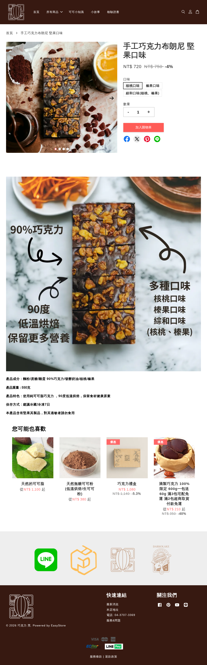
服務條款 (96, 656)
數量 (126, 104)
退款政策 (111, 656)
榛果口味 (153, 85)
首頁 (36, 12)
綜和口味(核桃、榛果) (142, 93)
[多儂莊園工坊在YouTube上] (177, 606)
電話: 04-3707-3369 (121, 615)
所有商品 (52, 12)
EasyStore (58, 625)
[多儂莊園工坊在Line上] (186, 606)
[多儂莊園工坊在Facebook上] (160, 606)
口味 (126, 79)
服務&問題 (114, 620)
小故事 (95, 12)
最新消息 (113, 604)
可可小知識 (76, 12)
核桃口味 (133, 85)
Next (112, 98)
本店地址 (113, 609)
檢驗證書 (113, 12)
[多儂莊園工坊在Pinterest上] (168, 606)
